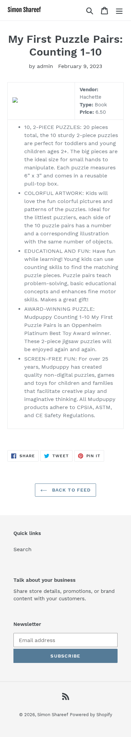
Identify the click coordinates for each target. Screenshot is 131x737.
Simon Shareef (52, 714)
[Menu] (119, 10)
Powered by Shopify (91, 714)
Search (22, 549)
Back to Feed (70, 490)
